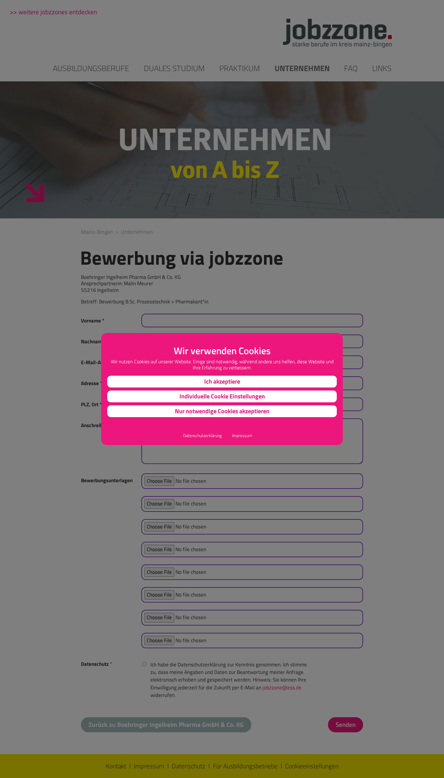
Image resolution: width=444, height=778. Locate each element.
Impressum (242, 436)
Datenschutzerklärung (202, 436)
